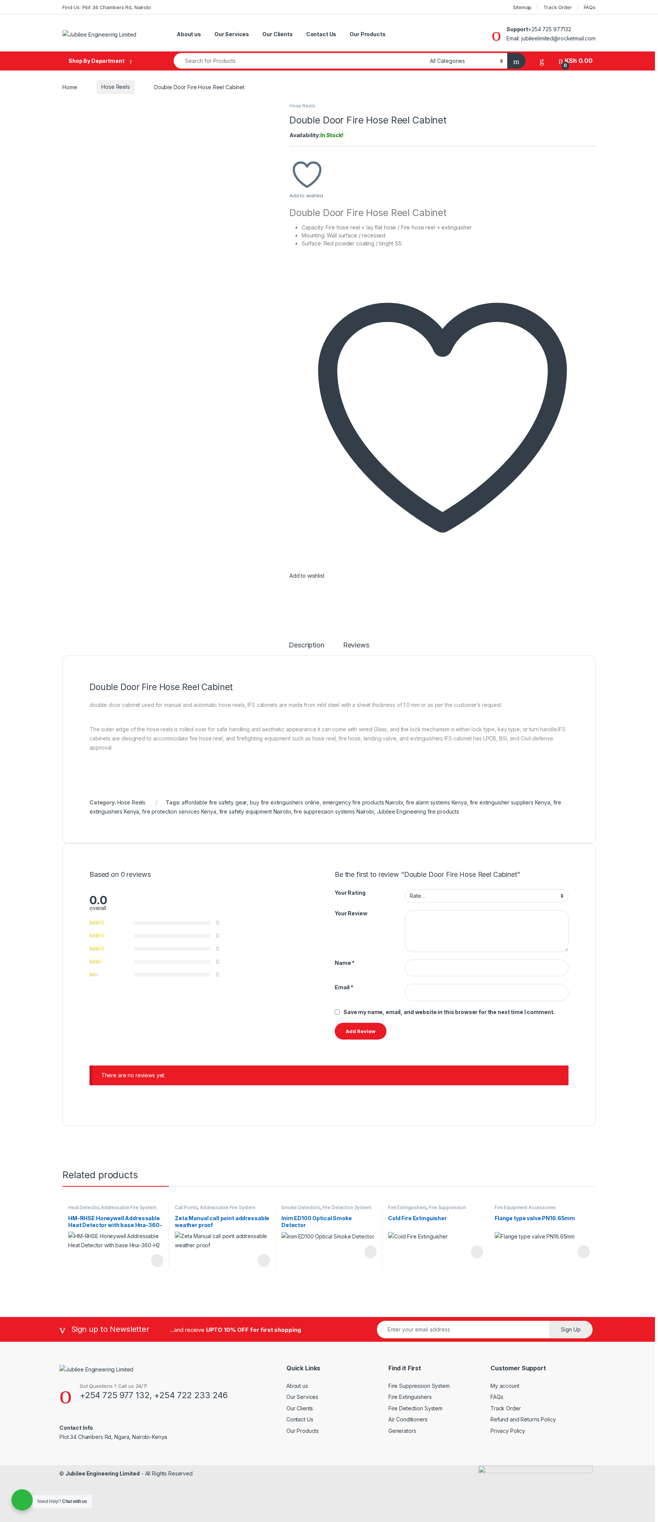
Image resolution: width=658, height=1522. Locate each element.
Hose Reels (115, 86)
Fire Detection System (347, 1207)
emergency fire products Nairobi (363, 802)
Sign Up (571, 1329)
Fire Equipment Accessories (525, 1207)
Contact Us (321, 34)
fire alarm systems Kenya (436, 802)
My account (504, 1386)
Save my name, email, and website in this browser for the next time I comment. (448, 1012)
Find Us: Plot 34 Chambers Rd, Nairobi (106, 7)
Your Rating (350, 892)
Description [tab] (306, 645)
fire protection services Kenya (179, 811)
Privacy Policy (507, 1430)
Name (345, 963)
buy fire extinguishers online (284, 802)
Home (69, 86)
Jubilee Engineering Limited (102, 1473)
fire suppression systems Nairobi (334, 811)
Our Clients (277, 34)
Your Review (351, 913)
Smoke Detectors (300, 1207)
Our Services (231, 34)
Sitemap (522, 7)
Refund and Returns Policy (523, 1419)
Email (344, 987)
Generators (402, 1430)
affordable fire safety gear (214, 802)
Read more (156, 1260)
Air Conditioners (408, 1419)
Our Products (367, 34)
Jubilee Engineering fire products (418, 811)
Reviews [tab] (356, 645)
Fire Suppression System (419, 1386)
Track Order (557, 7)
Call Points (186, 1207)
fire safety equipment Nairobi (255, 811)
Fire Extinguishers (407, 1207)
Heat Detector (83, 1207)
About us (189, 34)
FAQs (590, 7)
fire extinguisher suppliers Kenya (510, 802)
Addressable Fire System (129, 1207)
